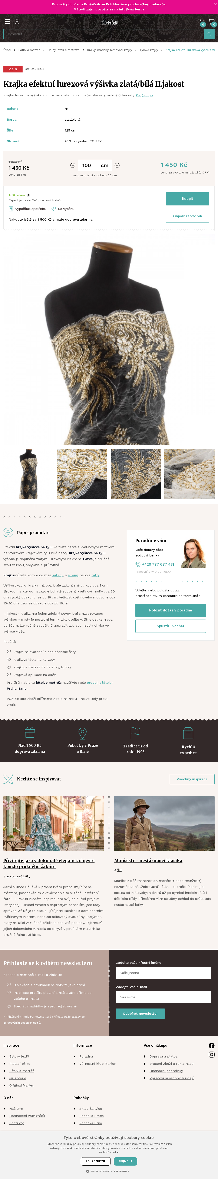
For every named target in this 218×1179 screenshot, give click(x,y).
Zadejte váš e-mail (131, 987)
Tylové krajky (149, 50)
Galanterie (17, 1078)
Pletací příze (19, 1064)
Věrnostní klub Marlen (97, 1064)
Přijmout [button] (125, 1161)
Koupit (187, 198)
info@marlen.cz (131, 9)
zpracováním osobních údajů (21, 1022)
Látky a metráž (29, 50)
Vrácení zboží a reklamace (172, 1064)
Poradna (86, 1056)
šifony (73, 575)
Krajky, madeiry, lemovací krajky (109, 50)
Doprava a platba (164, 1056)
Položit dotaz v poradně (170, 610)
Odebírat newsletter (140, 1013)
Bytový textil (19, 1056)
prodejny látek (99, 683)
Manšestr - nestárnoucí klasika (148, 860)
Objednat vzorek (187, 216)
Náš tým (16, 1109)
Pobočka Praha (91, 1116)
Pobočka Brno (90, 1123)
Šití (119, 870)
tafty (95, 575)
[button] (19, 195)
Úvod (7, 50)
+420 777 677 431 (158, 564)
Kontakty (16, 1123)
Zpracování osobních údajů (172, 1078)
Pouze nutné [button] (96, 1161)
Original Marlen (21, 1085)
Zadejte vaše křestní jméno (138, 963)
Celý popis (144, 95)
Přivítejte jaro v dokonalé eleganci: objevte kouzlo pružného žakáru (49, 863)
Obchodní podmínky (166, 1071)
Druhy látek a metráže (63, 50)
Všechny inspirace (192, 779)
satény (57, 575)
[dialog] (109, 1155)
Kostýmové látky (18, 876)
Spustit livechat (171, 626)
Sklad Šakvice (90, 1109)
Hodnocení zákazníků (27, 1116)
